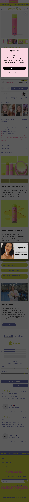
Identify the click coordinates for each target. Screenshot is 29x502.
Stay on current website (14, 72)
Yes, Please (14, 68)
